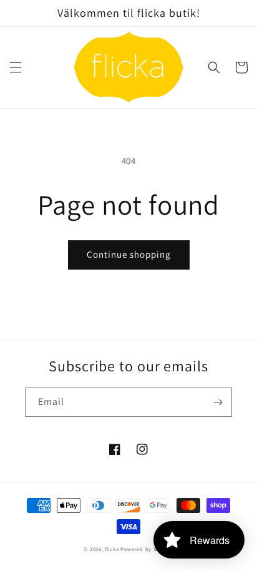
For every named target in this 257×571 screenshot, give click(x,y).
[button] (15, 67)
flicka (112, 548)
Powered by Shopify (146, 548)
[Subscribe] (217, 402)
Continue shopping (129, 254)
